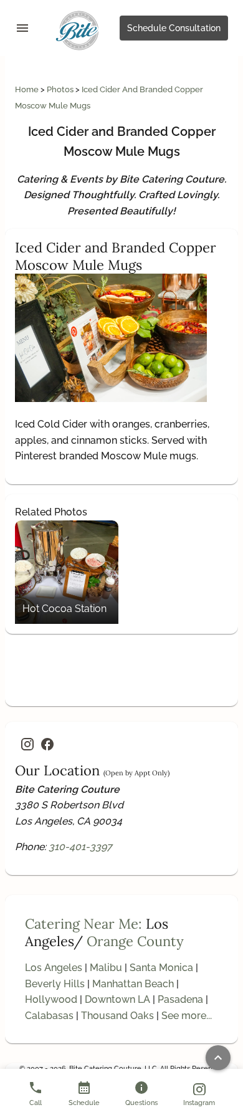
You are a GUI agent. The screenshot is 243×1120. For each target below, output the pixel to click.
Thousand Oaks (117, 1016)
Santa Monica (161, 968)
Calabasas (49, 1016)
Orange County (135, 941)
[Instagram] (27, 744)
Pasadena (180, 999)
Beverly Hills (55, 984)
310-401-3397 (80, 847)
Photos (61, 89)
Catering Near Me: (83, 923)
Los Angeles (53, 968)
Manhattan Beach (133, 984)
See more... (186, 1016)
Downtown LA (117, 999)
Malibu (106, 968)
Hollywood (51, 999)
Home (27, 89)
